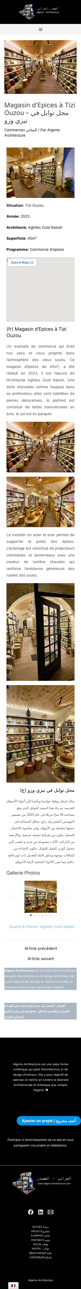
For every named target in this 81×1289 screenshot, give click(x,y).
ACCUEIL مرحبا (40, 1226)
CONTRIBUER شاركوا (40, 1257)
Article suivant (41, 958)
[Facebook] (31, 1212)
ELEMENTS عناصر (40, 1235)
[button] (11, 896)
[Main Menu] (41, 29)
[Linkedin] (41, 1212)
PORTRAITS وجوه (40, 1240)
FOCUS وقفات (40, 1244)
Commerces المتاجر (20, 130)
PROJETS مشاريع (40, 1231)
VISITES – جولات (40, 1248)
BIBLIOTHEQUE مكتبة (40, 1253)
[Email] (50, 1212)
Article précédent (41, 948)
